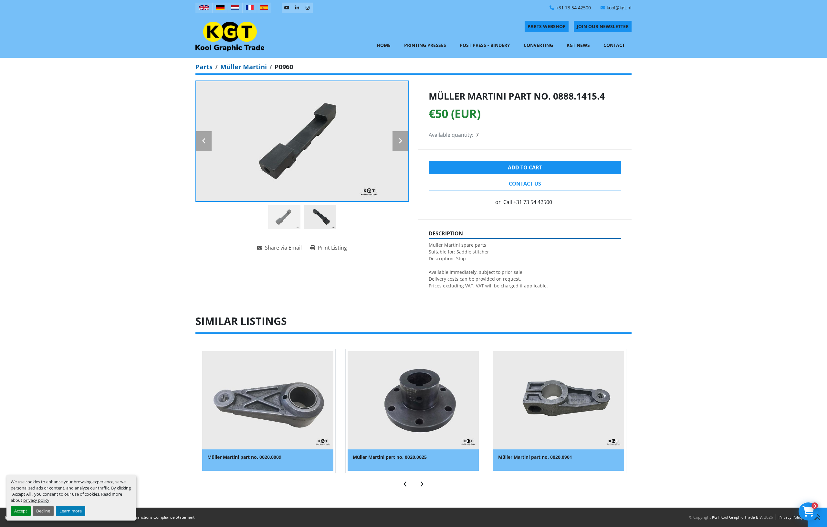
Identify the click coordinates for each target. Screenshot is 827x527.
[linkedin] (297, 8)
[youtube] (287, 8)
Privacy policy (791, 517)
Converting (538, 45)
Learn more (70, 511)
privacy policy (36, 500)
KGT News (578, 45)
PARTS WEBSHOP (547, 26)
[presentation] (405, 482)
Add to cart (525, 167)
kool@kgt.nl (619, 8)
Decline (43, 511)
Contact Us (525, 183)
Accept (20, 511)
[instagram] (307, 8)
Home (384, 45)
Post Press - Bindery (485, 45)
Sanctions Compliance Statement (164, 517)
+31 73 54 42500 (573, 8)
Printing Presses (425, 45)
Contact (614, 45)
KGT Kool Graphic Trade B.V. (737, 517)
